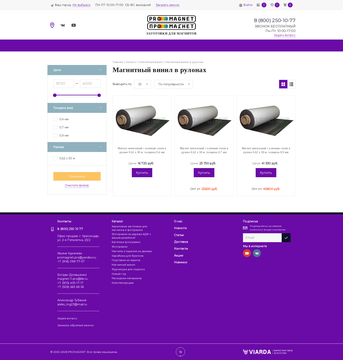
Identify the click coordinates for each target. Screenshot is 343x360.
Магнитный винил (123, 264)
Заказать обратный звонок (75, 325)
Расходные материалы (127, 278)
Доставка (181, 242)
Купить (142, 173)
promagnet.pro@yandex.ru (76, 257)
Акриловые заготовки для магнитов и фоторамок (129, 228)
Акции (178, 255)
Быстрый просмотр (142, 111)
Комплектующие (123, 282)
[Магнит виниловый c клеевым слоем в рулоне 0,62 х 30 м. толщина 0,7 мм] (204, 120)
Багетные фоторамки (126, 242)
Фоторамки (120, 246)
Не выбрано (81, 5)
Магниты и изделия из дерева (132, 251)
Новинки (180, 262)
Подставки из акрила (126, 260)
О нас (178, 221)
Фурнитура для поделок (128, 269)
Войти (247, 5)
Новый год (119, 273)
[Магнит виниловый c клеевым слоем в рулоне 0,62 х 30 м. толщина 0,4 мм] (142, 120)
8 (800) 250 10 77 (70, 229)
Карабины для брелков (128, 255)
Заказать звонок (168, 5)
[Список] (291, 84)
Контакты (64, 221)
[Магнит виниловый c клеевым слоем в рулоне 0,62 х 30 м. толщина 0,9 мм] (266, 120)
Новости (180, 228)
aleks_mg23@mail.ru (72, 304)
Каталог (117, 221)
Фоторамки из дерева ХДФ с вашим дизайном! (131, 236)
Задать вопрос (67, 318)
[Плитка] (283, 84)
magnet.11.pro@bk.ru (72, 279)
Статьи (179, 235)
